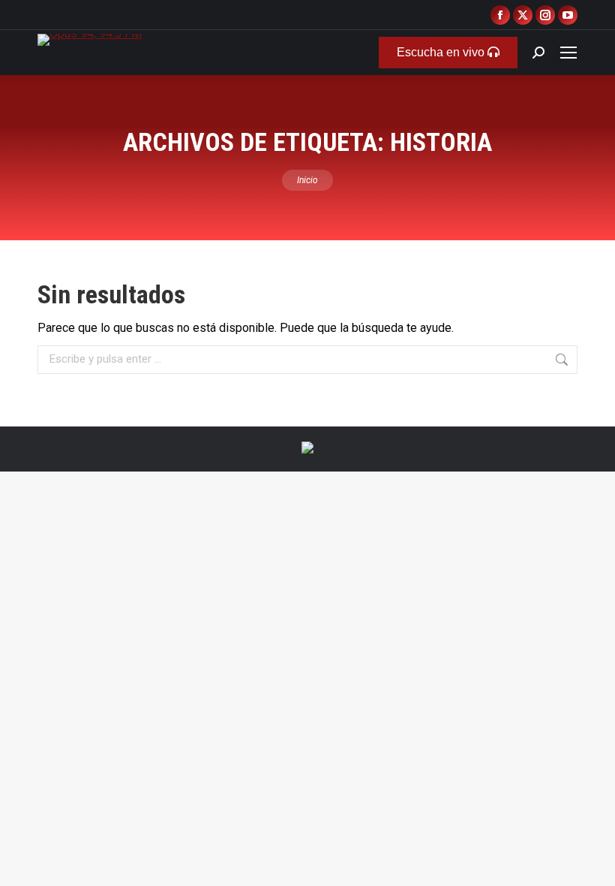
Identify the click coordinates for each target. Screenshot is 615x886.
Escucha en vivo (442, 52)
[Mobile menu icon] (569, 53)
